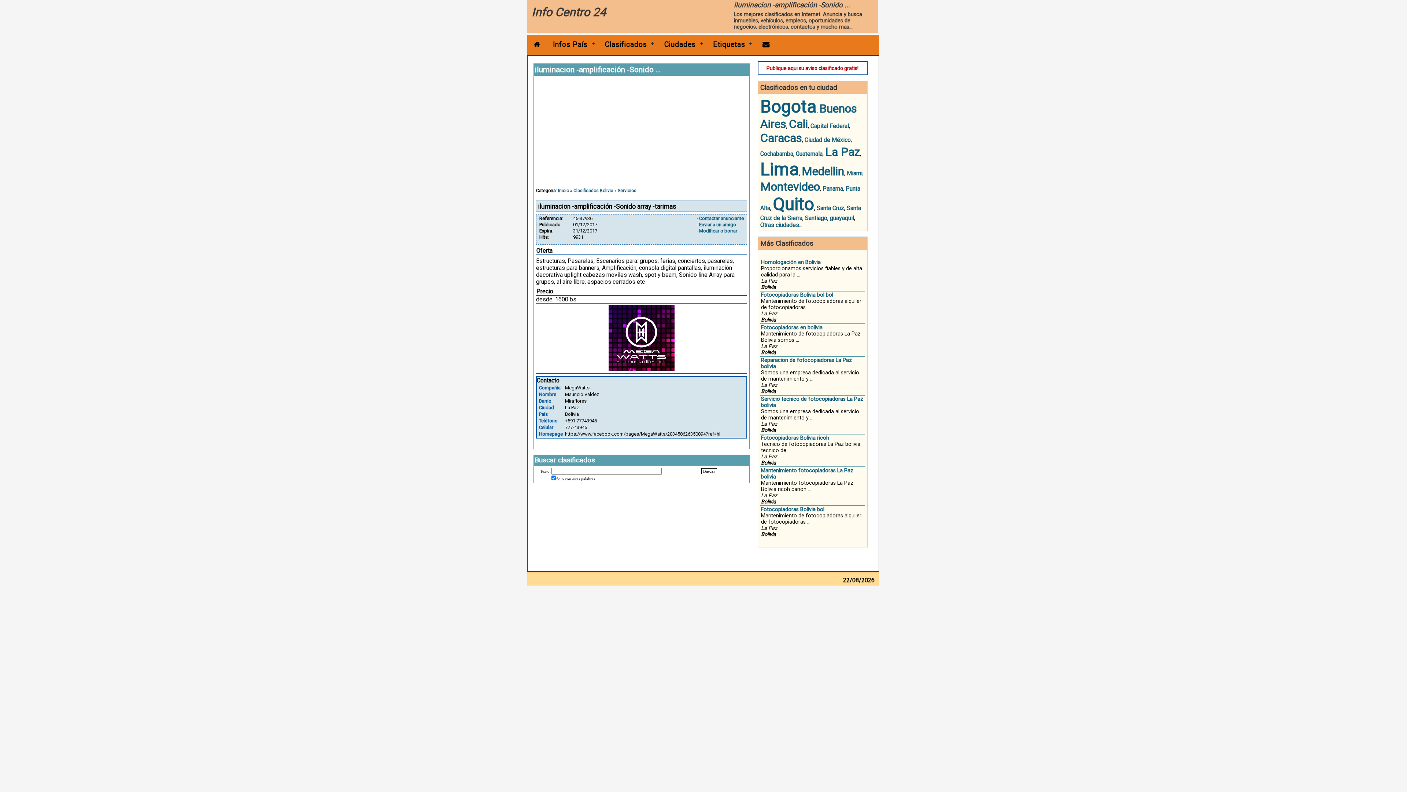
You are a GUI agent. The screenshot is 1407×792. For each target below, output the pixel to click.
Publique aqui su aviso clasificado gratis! (812, 68)
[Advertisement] (641, 135)
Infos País (570, 44)
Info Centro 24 (569, 12)
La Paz (842, 152)
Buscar (709, 471)
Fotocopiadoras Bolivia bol (792, 509)
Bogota (788, 106)
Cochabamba (776, 153)
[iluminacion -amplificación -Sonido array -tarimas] (642, 368)
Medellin (823, 171)
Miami (855, 173)
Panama (833, 188)
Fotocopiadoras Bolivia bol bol (797, 295)
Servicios (627, 190)
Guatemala (809, 153)
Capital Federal (829, 125)
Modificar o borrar (718, 231)
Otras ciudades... (781, 224)
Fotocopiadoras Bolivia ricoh (795, 438)
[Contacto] (766, 44)
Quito (793, 204)
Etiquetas (729, 44)
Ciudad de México (828, 139)
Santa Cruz (830, 208)
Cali (798, 124)
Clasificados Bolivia (593, 190)
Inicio (563, 190)
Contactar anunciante (721, 218)
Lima (779, 169)
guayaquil (842, 217)
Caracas (781, 138)
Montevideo (790, 187)
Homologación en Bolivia (791, 262)
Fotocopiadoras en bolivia (792, 327)
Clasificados (626, 44)
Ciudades (680, 44)
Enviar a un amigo (717, 224)
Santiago (816, 217)
